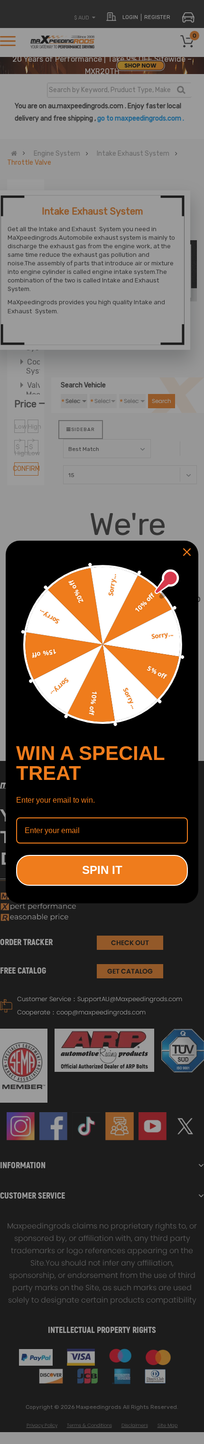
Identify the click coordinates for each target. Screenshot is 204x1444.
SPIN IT (102, 869)
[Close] (187, 552)
